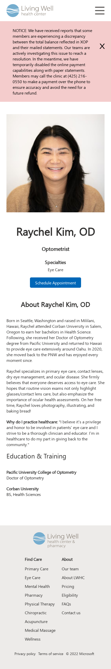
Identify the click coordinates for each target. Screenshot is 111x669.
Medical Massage (40, 630)
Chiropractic (35, 612)
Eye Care (32, 577)
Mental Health (37, 586)
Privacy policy (25, 653)
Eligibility (70, 594)
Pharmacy (34, 594)
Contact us (71, 612)
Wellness (33, 638)
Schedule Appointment (55, 282)
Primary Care (36, 568)
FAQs (66, 603)
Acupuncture (36, 621)
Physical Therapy (40, 603)
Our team (70, 568)
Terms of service (50, 653)
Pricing (68, 586)
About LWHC (73, 577)
